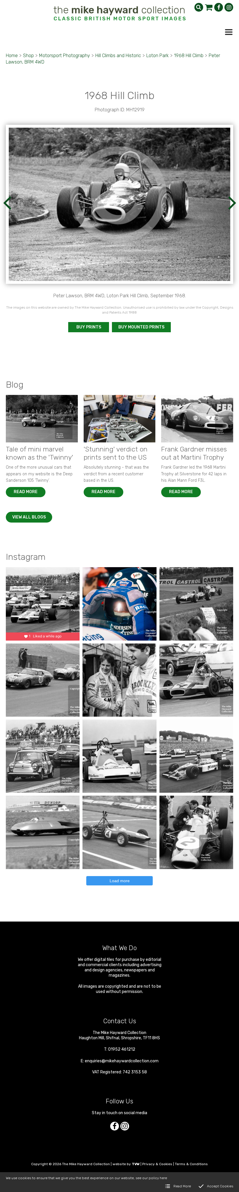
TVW (136, 1164)
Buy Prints (88, 327)
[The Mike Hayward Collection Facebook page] (218, 7)
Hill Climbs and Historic (118, 55)
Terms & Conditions (191, 1164)
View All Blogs (29, 517)
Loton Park (157, 55)
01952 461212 (121, 1049)
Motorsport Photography (64, 55)
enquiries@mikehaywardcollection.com (122, 1061)
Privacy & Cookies (157, 1164)
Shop (28, 55)
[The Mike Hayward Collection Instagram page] (228, 7)
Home (12, 55)
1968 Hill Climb (188, 55)
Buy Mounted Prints (141, 327)
